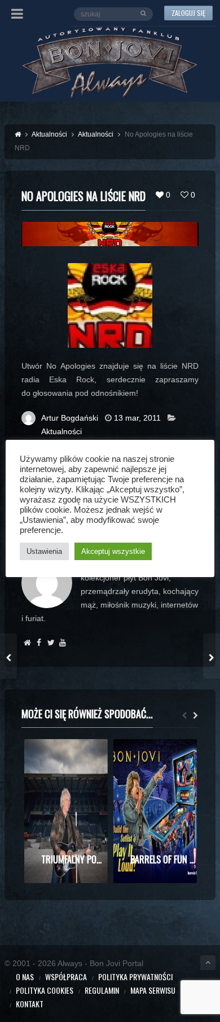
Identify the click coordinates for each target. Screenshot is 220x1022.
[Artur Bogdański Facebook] (39, 642)
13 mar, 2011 (137, 417)
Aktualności (61, 431)
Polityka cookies (44, 990)
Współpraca (66, 976)
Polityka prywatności (135, 976)
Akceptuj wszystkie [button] (113, 551)
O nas (25, 976)
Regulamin (102, 990)
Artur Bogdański (69, 417)
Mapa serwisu (152, 990)
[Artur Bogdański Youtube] (63, 642)
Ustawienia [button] (44, 551)
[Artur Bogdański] (27, 642)
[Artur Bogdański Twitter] (51, 642)
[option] (66, 811)
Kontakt (29, 1004)
